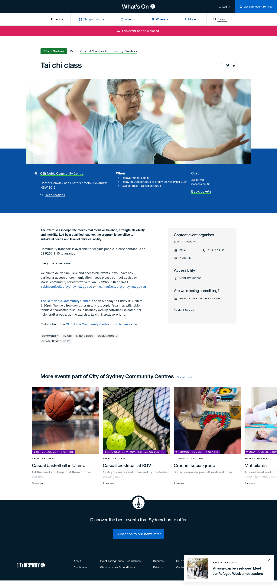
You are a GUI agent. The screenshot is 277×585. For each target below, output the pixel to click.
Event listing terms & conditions (120, 561)
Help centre (183, 561)
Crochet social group (194, 465)
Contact (181, 567)
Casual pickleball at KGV (127, 465)
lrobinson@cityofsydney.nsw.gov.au (66, 286)
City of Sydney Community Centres (108, 51)
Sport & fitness (43, 458)
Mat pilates (256, 465)
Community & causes (189, 458)
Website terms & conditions (117, 567)
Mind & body (84, 335)
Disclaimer (80, 567)
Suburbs (158, 561)
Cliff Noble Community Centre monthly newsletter (101, 324)
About (77, 561)
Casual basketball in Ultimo (58, 465)
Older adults (108, 335)
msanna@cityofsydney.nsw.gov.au (121, 286)
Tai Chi (67, 335)
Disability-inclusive (56, 341)
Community (50, 335)
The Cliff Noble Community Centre (65, 301)
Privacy (158, 567)
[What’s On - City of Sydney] (138, 6)
